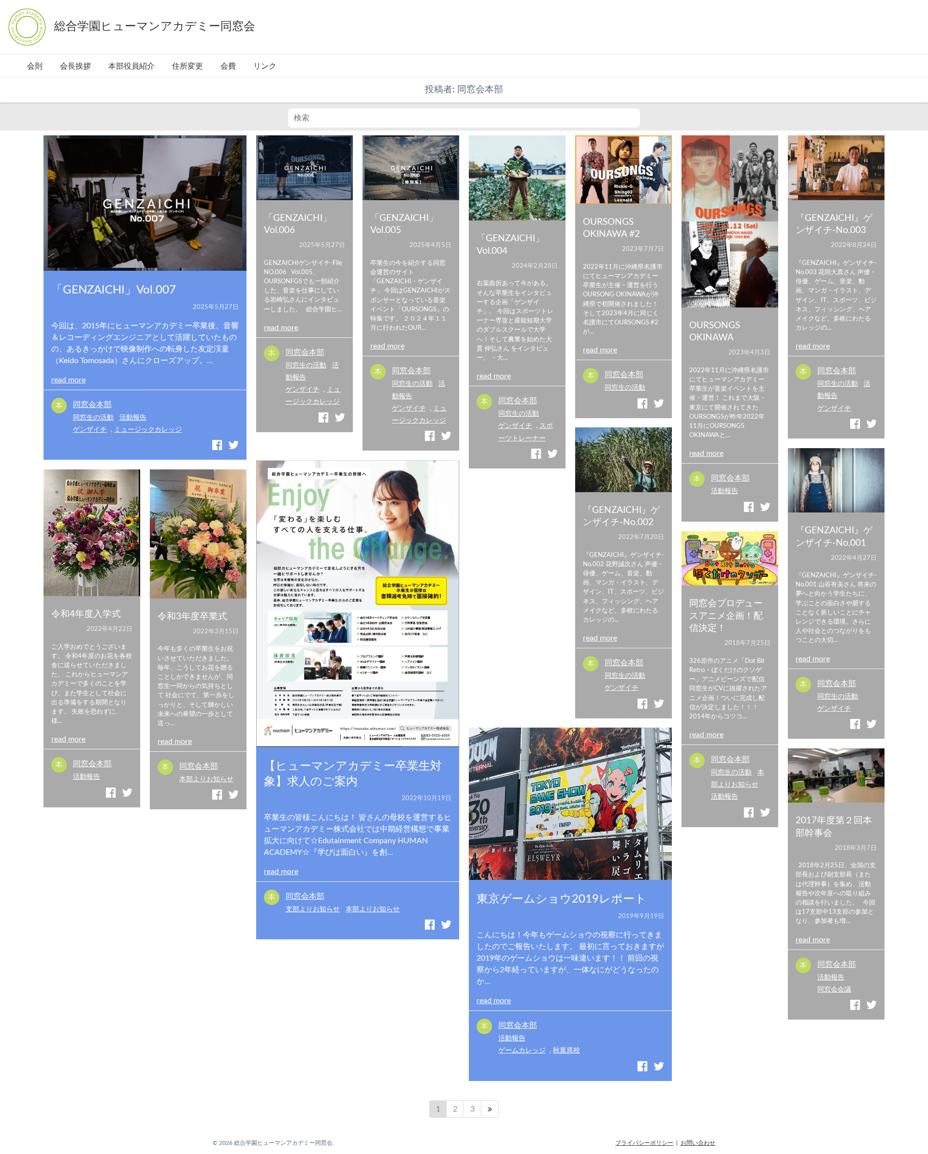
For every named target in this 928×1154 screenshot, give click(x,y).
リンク (264, 66)
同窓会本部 (92, 405)
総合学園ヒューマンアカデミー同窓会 (154, 26)
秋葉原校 (566, 1050)
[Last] (490, 1109)
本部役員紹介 (131, 66)
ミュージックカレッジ (148, 429)
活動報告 (132, 417)
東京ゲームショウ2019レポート (562, 899)
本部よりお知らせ (373, 909)
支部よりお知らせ (313, 909)
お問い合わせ (698, 1143)
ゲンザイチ (90, 429)
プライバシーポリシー (644, 1143)
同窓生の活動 (93, 417)
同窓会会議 (834, 989)
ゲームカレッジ (522, 1050)
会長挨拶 (75, 66)
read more (68, 380)
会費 (228, 66)
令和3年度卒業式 (192, 616)
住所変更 (187, 66)
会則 (35, 66)
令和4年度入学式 (86, 614)
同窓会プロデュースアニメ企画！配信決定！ (726, 616)
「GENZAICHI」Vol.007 (113, 290)
